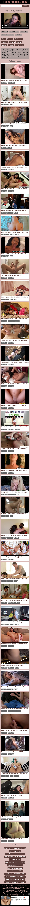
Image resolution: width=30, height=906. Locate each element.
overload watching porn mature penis (15, 873)
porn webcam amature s (15, 868)
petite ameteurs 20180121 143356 (15, 862)
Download (18, 34)
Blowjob (4, 45)
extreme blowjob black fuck (15, 871)
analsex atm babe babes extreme (15, 879)
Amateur (11, 45)
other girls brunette (15, 859)
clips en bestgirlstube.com (9, 890)
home (3, 885)
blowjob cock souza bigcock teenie (15, 856)
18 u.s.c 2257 (10, 885)
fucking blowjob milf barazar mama (15, 876)
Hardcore (10, 39)
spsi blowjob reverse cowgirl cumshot (15, 848)
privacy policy (19, 885)
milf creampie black (15, 851)
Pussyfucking (19, 45)
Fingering (4, 42)
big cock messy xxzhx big (15, 865)
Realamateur (18, 39)
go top (22, 887)
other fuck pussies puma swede (15, 854)
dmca (17, 887)
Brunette (19, 42)
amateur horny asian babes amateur (15, 882)
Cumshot (12, 42)
